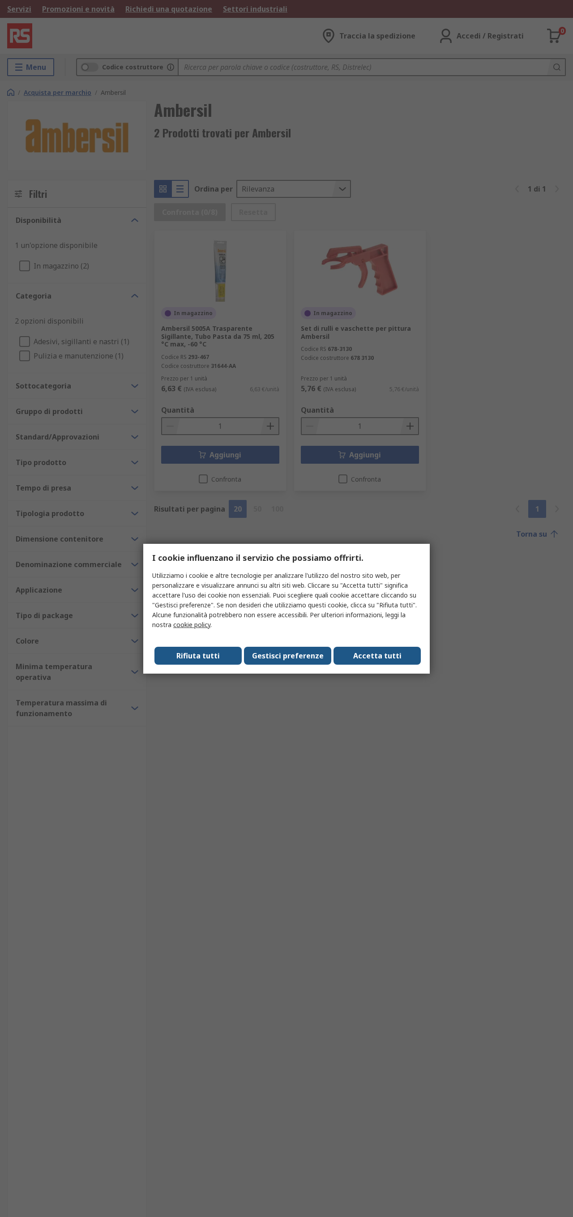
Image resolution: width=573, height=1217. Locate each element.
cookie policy (191, 624)
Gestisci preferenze (288, 656)
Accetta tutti (377, 656)
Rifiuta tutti (198, 656)
